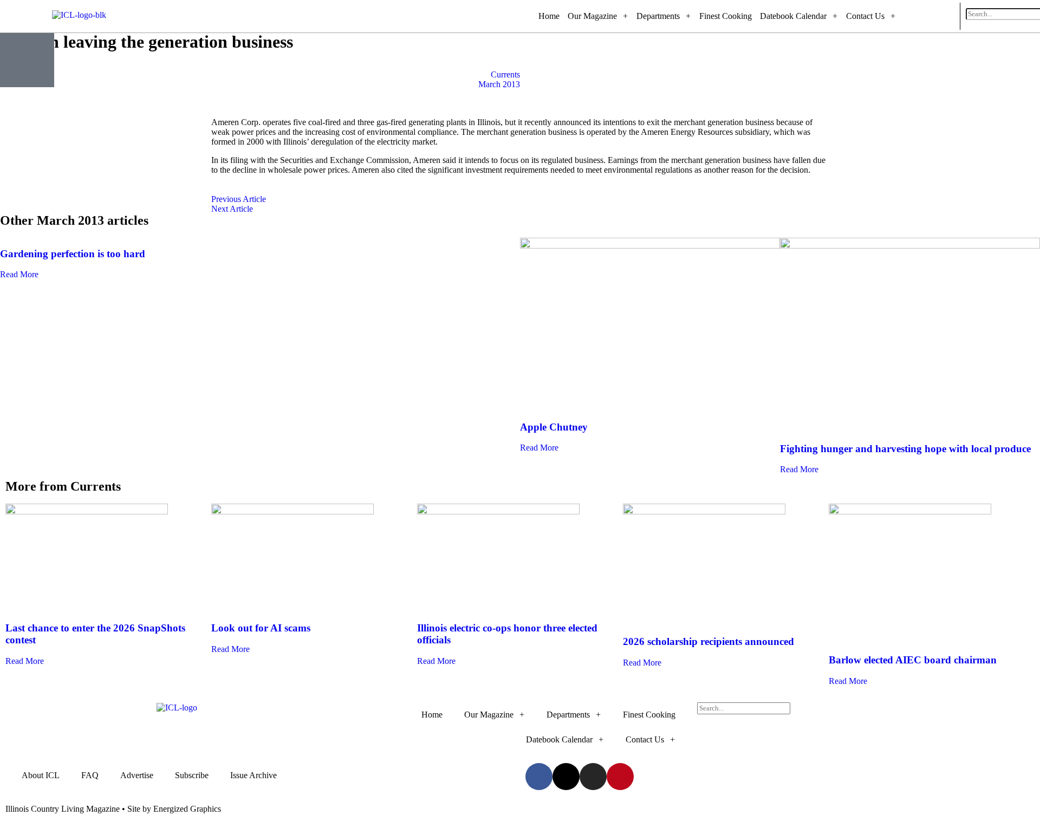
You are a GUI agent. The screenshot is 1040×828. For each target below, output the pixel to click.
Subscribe (192, 775)
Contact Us (865, 16)
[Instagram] (934, 16)
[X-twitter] (920, 16)
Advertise (136, 775)
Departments (658, 16)
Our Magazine (592, 16)
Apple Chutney (554, 427)
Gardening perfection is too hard (72, 253)
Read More (19, 274)
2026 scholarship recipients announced (708, 641)
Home (549, 16)
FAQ (90, 775)
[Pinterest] (948, 16)
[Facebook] (905, 16)
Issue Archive (253, 775)
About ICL (41, 775)
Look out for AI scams (260, 628)
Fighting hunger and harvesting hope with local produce (905, 448)
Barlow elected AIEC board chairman (913, 660)
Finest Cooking (725, 16)
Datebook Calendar (793, 16)
